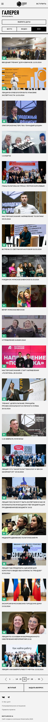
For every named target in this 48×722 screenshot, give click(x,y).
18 (32, 679)
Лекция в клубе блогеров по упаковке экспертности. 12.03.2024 (19, 94)
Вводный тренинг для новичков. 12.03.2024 (22, 62)
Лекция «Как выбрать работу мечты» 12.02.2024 (22, 669)
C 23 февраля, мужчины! (12, 439)
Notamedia (25, 719)
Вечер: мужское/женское (13, 310)
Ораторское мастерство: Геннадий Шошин (22, 125)
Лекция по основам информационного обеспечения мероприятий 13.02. (20, 638)
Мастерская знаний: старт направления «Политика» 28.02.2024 (20, 372)
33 (39, 679)
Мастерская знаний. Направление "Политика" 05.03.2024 (23, 218)
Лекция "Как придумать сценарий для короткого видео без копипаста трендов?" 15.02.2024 (22, 570)
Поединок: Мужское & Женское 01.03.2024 (20, 280)
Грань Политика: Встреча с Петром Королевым (23, 186)
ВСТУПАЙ (12, 688)
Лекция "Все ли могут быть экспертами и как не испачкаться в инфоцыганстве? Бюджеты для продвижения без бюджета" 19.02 (23, 504)
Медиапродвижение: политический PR (20, 538)
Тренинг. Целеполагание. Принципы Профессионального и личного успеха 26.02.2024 (20, 406)
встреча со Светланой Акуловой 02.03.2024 (22, 249)
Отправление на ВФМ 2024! (14, 340)
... (13, 679)
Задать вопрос (36, 688)
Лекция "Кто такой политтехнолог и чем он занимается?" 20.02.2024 (22, 471)
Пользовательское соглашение (13, 706)
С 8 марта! (6, 156)
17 (28, 679)
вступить (41, 4)
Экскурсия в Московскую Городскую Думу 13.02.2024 (22, 605)
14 (17, 679)
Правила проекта (8, 709)
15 (20, 679)
